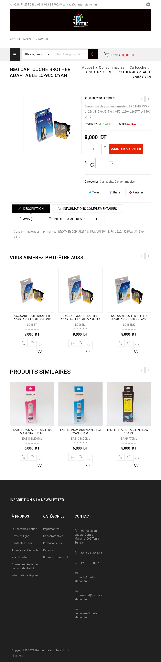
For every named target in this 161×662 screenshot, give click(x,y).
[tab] (31, 208)
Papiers (48, 550)
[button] (24, 343)
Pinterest (139, 192)
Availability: (91, 123)
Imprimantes (51, 529)
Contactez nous (22, 543)
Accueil (88, 67)
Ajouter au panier (126, 149)
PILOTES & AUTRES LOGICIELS (75, 219)
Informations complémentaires (89, 209)
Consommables (111, 67)
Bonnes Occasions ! (55, 557)
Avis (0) (28, 219)
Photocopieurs (52, 543)
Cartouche (138, 67)
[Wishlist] (89, 163)
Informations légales (25, 575)
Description (33, 209)
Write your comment (102, 97)
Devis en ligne (20, 536)
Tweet (96, 192)
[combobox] (36, 54)
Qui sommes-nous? (24, 529)
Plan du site (19, 557)
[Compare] (32, 343)
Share (116, 192)
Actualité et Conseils (25, 550)
